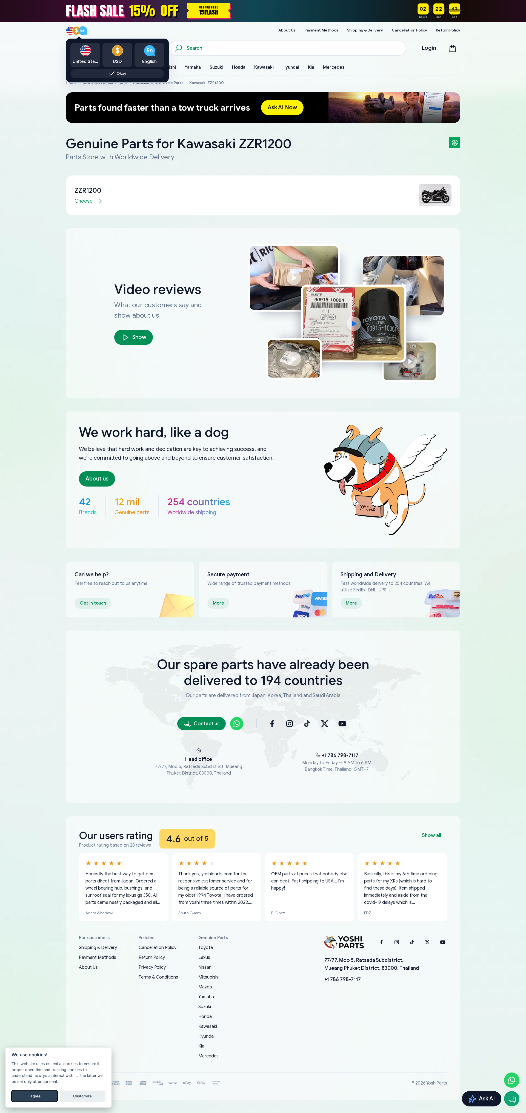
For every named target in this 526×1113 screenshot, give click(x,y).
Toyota (205, 947)
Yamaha (206, 997)
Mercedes (208, 1056)
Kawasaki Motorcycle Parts (158, 82)
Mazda (205, 987)
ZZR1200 (88, 190)
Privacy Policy (152, 967)
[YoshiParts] (344, 942)
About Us (88, 967)
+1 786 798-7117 (340, 755)
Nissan (204, 967)
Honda (205, 1016)
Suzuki (204, 1007)
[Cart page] (452, 48)
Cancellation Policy (157, 947)
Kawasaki (207, 1026)
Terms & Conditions (158, 977)
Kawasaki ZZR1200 (206, 82)
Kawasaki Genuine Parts (105, 82)
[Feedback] (511, 1098)
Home (71, 82)
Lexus (204, 957)
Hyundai (206, 1036)
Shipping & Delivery (98, 947)
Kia (201, 1046)
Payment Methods (97, 957)
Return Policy (152, 957)
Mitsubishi (208, 977)
